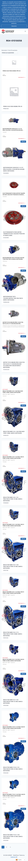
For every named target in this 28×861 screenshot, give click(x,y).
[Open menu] (25, 31)
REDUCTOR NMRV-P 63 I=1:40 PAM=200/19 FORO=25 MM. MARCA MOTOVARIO (13, 836)
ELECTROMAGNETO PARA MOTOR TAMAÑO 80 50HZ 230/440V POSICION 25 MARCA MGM (14, 233)
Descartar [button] (14, 26)
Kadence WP (14, 857)
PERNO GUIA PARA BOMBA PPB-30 (12, 106)
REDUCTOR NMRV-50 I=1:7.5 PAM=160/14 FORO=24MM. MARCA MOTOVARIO (12, 634)
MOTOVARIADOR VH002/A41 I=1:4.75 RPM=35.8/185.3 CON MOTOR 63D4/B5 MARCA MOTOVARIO (13, 169)
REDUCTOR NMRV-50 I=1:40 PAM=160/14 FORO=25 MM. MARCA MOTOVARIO (12, 566)
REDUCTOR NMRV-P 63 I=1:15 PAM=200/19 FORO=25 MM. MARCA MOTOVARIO (13, 769)
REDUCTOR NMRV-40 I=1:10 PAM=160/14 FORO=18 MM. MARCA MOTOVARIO (12, 499)
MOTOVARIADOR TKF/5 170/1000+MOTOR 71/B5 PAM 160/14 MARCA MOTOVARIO (13, 298)
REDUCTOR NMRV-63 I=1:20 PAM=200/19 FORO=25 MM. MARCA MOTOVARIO (13, 701)
